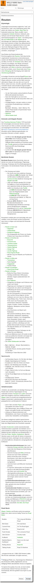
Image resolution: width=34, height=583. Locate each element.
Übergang (8, 71)
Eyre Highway (11, 280)
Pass (28, 69)
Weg (21, 30)
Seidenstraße (11, 230)
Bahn (19, 37)
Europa (15, 447)
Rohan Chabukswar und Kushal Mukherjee (15, 129)
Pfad (24, 30)
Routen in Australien (11, 267)
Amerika (21, 471)
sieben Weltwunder (13, 341)
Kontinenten (10, 427)
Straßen (14, 434)
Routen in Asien (10, 227)
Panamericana (11, 241)
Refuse (21, 578)
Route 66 (10, 240)
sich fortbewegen (9, 39)
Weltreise (8, 113)
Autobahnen (20, 434)
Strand (18, 69)
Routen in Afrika (10, 258)
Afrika (22, 452)
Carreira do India (12, 179)
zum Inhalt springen (28, 1)
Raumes (17, 56)
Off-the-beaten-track (11, 115)
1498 (16, 175)
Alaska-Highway (12, 247)
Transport (15, 393)
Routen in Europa (10, 271)
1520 (12, 190)
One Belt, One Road (23, 502)
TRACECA (23, 499)
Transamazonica (12, 245)
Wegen (3, 397)
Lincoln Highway (12, 251)
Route (26, 76)
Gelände (12, 34)
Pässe (20, 404)
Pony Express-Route (13, 252)
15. (18, 208)
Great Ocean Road (12, 269)
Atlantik (9, 180)
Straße (17, 30)
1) (16, 50)
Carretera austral (12, 243)
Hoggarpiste (11, 264)
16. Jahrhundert (26, 208)
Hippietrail (10, 228)
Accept (28, 578)
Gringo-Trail (10, 249)
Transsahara (11, 260)
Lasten (23, 393)
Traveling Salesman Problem (12, 122)
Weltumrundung (14, 193)
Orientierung (5, 73)
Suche (16, 8)
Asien (22, 447)
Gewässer (18, 61)
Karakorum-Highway (13, 232)
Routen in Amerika (10, 238)
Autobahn (20, 537)
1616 (12, 195)
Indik (16, 180)
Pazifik (10, 144)
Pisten (9, 434)
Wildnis (20, 39)
